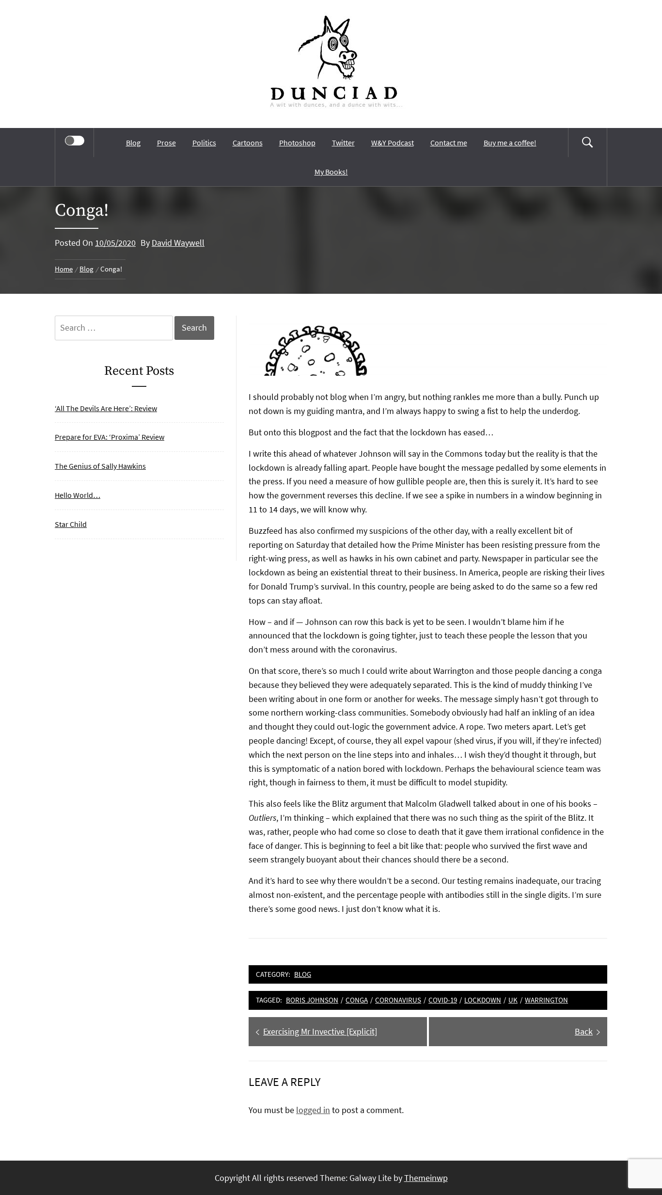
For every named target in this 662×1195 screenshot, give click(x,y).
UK (513, 999)
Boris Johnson (312, 999)
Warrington (546, 999)
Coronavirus (398, 999)
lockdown (482, 999)
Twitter (343, 142)
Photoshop (297, 142)
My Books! (331, 171)
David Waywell (178, 242)
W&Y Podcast (392, 142)
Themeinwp (426, 1177)
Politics (204, 142)
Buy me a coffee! (510, 142)
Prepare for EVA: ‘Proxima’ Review (109, 437)
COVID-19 (442, 999)
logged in (313, 1109)
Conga (357, 999)
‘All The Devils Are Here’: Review (106, 408)
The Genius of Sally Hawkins (100, 466)
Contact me (448, 142)
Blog (133, 142)
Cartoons (248, 142)
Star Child (71, 524)
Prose (166, 142)
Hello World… (77, 495)
